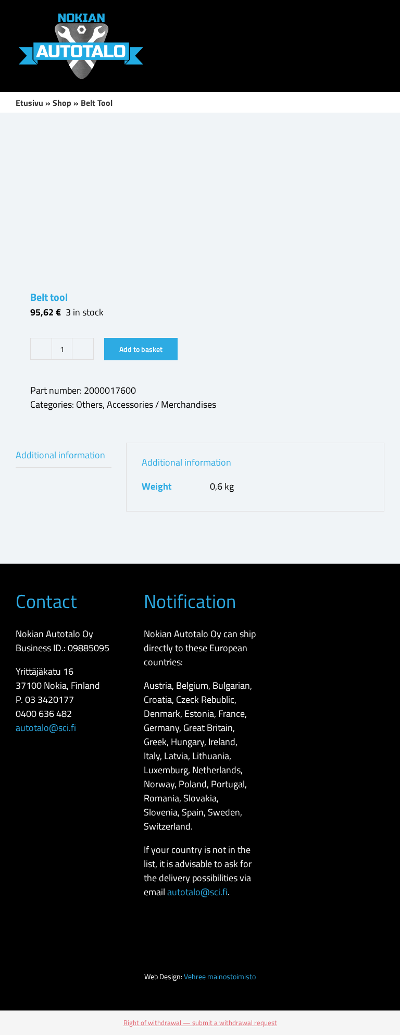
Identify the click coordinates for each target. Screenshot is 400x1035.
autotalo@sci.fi (46, 728)
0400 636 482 (44, 714)
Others (89, 404)
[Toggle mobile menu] (380, 15)
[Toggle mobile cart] (343, 15)
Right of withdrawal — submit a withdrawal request (200, 1022)
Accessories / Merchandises (161, 404)
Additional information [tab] (60, 455)
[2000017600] (200, 201)
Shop (62, 102)
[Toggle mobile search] (361, 15)
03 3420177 (49, 699)
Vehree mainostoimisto (220, 976)
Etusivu (29, 102)
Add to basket (140, 349)
